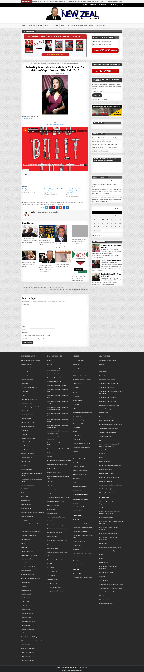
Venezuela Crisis (26, 644)
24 (103, 227)
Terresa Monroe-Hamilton (48, 212)
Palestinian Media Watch (28, 535)
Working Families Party (54, 587)
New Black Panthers (53, 505)
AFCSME (49, 360)
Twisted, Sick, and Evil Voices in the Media (105, 144)
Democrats (79, 202)
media (49, 204)
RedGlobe (102, 559)
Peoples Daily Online (105, 469)
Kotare (75, 431)
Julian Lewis (24, 496)
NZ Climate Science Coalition (82, 379)
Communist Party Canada (55, 374)
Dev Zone (76, 396)
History (38, 204)
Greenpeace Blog (78, 420)
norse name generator (99, 189)
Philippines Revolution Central (109, 477)
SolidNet (102, 576)
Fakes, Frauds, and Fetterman (101, 141)
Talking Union (51, 556)
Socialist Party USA (53, 548)
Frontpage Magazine (27, 453)
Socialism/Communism (57, 64)
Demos (49, 452)
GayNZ (75, 408)
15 (94, 223)
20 (116, 223)
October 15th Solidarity (80, 459)
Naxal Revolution (104, 461)
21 (120, 223)
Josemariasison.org (105, 436)
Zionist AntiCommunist (28, 660)
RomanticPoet (25, 563)
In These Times (52, 468)
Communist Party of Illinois (55, 378)
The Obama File (25, 598)
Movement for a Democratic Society (58, 497)
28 (120, 227)
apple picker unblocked (99, 197)
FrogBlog (76, 404)
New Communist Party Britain (82, 553)
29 (94, 230)
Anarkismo (102, 508)
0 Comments (114, 249)
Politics (54, 204)
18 (107, 223)
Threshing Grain (26, 625)
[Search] (122, 5)
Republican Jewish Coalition (29, 555)
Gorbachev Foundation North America (59, 460)
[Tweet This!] (46, 207)
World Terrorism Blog (28, 652)
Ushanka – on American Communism (32, 641)
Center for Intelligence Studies (30, 407)
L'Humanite (76, 549)
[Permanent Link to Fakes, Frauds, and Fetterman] (96, 264)
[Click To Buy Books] (55, 56)
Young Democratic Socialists (56, 591)
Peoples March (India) (106, 473)
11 (107, 219)
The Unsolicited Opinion (28, 621)
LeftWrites (102, 454)
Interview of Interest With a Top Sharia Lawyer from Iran (79, 278)
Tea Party (60, 204)
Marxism (44, 204)
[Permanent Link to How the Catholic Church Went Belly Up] (96, 248)
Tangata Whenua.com (79, 474)
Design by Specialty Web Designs (72, 670)
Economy (32, 204)
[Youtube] (118, 5)
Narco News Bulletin (79, 507)
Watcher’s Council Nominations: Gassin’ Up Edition (46, 242)
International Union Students (108, 533)
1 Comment (114, 263)
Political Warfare (26, 539)
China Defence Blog (27, 415)
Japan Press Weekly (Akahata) (108, 428)
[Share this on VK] (67, 207)
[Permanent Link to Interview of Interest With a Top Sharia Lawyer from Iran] (80, 262)
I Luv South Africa (26, 469)
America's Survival (26, 368)
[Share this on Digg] (64, 207)
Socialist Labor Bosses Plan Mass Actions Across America (79, 241)
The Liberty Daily (26, 594)
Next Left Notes (52, 513)
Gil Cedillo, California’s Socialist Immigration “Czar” (62, 246)
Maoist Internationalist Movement (110, 547)
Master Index (100, 25)
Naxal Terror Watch (27, 516)
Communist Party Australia (107, 379)
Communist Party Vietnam (107, 401)
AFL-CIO (49, 364)
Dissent (49, 456)
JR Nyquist (24, 493)
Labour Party (77, 435)
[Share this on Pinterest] (53, 207)
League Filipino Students (107, 450)
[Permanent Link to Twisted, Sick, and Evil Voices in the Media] (96, 277)
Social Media (103, 4)
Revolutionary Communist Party (57, 540)
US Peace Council (52, 579)
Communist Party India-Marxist (109, 397)
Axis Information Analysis (29, 387)
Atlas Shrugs (25, 383)
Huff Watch (24, 465)
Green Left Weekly (105, 409)
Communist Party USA (54, 381)
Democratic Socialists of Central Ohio (58, 449)
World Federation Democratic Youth (110, 588)
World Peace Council (105, 596)
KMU (101, 440)
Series (63, 25)
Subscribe (93, 4)
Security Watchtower (27, 574)
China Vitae (102, 376)
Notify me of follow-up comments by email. (36, 335)
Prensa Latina (77, 511)
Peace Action (51, 521)
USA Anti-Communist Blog (29, 637)
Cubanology (24, 430)
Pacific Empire (77, 383)
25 (107, 227)
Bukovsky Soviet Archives (29, 399)
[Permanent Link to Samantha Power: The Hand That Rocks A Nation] (30, 255)
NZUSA (75, 455)
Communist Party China (106, 387)
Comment (25, 304)
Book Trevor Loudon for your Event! (80, 25)
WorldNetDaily (25, 656)
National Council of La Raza (55, 501)
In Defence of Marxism (106, 517)
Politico (23, 543)
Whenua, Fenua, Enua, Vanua (108, 493)
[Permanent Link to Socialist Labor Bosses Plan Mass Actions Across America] (80, 231)
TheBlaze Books (27, 118)
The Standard (77, 478)
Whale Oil (76, 387)
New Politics (51, 509)
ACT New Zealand (78, 360)
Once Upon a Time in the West (30, 531)
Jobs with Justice (52, 482)
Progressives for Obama (54, 532)
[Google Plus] (116, 5)
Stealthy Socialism (28, 189)
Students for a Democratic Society (57, 552)
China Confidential (26, 411)
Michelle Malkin (26, 508)
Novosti (75, 557)
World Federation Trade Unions (109, 592)
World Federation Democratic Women (111, 584)
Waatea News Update (80, 486)
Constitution (71, 202)
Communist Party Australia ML (109, 383)
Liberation (76, 439)
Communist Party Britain (81, 524)
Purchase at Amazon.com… (55, 124)
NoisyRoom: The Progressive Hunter (32, 524)
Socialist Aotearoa (78, 466)
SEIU (48, 544)
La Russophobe (25, 500)
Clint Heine (76, 364)
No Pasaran (24, 520)
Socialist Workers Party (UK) (82, 565)
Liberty (49, 64)
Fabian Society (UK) (79, 541)
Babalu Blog (24, 391)
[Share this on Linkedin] (57, 207)
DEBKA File (24, 434)
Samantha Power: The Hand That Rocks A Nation (28, 264)
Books (85, 4)
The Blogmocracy (26, 590)
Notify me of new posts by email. (33, 339)
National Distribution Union (81, 443)
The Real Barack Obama (28, 606)
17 (103, 223)
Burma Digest (103, 368)
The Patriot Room (26, 602)
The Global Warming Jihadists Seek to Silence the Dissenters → (69, 289)
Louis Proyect (51, 490)
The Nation (50, 567)
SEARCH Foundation (105, 481)
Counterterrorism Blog (28, 426)
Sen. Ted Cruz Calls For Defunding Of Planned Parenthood (74, 191)
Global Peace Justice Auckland (82, 412)
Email (24, 329)
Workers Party (78, 490)
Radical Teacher (52, 536)
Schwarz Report (26, 570)
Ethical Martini (77, 400)
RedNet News (103, 562)
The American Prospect (54, 560)
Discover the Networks (28, 438)
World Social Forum (105, 600)
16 (98, 223)
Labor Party (50, 486)
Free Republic (25, 446)
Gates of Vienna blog (27, 457)
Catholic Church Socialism (100, 151)
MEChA (49, 493)
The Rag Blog (51, 575)
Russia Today (77, 561)
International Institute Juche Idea (109, 417)
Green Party (77, 416)
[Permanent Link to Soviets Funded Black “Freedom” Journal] (63, 256)
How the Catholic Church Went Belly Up (104, 138)
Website (24, 332)
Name (24, 326)
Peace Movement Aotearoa (81, 463)
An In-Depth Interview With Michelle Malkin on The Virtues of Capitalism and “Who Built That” (55, 68)
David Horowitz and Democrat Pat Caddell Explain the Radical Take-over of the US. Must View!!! (107, 192)
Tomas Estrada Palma (27, 629)
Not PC (75, 372)
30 (99, 230)
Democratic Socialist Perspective (109, 405)
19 (111, 223)
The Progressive (52, 571)
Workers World (52, 583)
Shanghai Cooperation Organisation (110, 485)
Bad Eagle (24, 395)
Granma (75, 503)
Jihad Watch (24, 489)
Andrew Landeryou (27, 379)
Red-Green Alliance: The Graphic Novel (104, 147)
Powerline (24, 547)
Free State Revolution (27, 450)
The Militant (50, 564)
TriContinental (103, 580)
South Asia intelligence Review (30, 578)
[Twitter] (111, 5)
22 (94, 227)
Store (40, 25)
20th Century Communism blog (30, 360)
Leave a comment (59, 73)
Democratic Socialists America (56, 385)
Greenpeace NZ (78, 424)
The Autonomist (26, 582)
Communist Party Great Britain (82, 527)
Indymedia (76, 427)
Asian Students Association (107, 360)
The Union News (26, 617)
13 (115, 219)
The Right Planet (26, 609)
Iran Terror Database (27, 485)
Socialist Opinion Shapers (71, 64)
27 (115, 227)
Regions (55, 25)
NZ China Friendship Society (82, 447)
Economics (43, 64)
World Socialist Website (106, 603)
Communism (63, 202)
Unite (75, 482)
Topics (47, 25)
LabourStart (103, 543)
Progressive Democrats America (57, 529)
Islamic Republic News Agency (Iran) (110, 424)
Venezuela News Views (28, 648)
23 (98, 227)
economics (25, 204)
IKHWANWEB (103, 413)
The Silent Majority (27, 613)
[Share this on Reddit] (60, 207)
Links (101, 457)
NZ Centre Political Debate (81, 376)
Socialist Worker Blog (80, 470)
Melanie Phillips (26, 504)
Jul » (98, 235)
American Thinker (26, 376)
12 (111, 219)
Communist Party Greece (81, 531)
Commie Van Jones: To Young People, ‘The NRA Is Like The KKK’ (29, 240)
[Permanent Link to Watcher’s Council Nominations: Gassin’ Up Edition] (46, 231)
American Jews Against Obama (30, 372)
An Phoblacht (77, 520)
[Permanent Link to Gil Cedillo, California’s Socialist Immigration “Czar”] (63, 233)
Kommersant (77, 545)
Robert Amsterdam (27, 559)
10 (103, 219)
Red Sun (101, 555)
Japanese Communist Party (108, 432)
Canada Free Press (26, 403)
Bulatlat (101, 364)
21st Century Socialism (36, 202)
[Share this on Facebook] (50, 207)
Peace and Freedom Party (55, 525)
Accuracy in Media (26, 364)
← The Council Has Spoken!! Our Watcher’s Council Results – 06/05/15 (42, 287)
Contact (32, 25)
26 (111, 227)
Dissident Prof (25, 442)
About (24, 25)
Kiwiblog (76, 368)
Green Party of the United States (57, 464)
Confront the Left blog (27, 422)
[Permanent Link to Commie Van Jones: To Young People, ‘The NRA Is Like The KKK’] (30, 231)
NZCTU (75, 451)
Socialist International (106, 572)
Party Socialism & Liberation (56, 517)
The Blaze (24, 586)
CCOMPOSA (103, 372)
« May (94, 235)
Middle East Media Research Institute (32, 512)
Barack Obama (36, 64)
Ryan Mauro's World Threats (30, 567)
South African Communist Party (83, 577)
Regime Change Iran (27, 551)
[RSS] (120, 5)
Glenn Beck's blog (26, 461)
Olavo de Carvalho (26, 528)
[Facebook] (113, 5)
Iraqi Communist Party (106, 420)
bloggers (56, 202)
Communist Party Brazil (80, 499)
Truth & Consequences (28, 633)
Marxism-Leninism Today (107, 551)
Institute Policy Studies (54, 472)
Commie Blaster (26, 418)
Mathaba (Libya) (78, 574)
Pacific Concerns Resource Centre (110, 465)
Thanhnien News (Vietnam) (107, 489)
